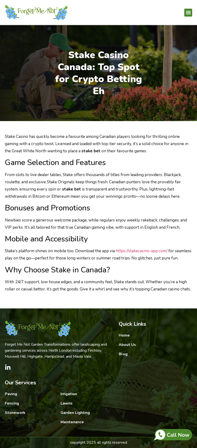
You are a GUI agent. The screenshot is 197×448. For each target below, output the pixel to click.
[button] (188, 13)
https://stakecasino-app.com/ (141, 251)
